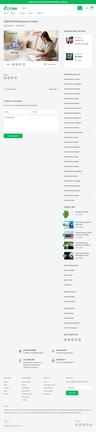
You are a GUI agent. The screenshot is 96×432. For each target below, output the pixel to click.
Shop (12, 13)
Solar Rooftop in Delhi (70, 176)
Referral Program (69, 296)
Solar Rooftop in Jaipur (71, 157)
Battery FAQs (68, 280)
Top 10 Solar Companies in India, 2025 (83, 223)
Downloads (25, 397)
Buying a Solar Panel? (82, 212)
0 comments (52, 64)
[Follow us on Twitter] (69, 339)
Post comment (13, 136)
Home (6, 13)
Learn (30, 13)
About (24, 385)
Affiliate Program (27, 394)
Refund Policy (48, 388)
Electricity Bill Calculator (72, 323)
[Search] (80, 8)
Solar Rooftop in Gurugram (72, 93)
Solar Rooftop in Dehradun (72, 89)
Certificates (26, 388)
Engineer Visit (79, 40)
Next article (53, 89)
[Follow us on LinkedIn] (79, 339)
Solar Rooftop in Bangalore (72, 113)
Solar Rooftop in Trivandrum (72, 108)
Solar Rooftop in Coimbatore (73, 123)
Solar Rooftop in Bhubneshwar (73, 132)
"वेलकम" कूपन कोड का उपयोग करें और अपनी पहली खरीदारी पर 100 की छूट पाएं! (48, 2)
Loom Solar (78, 37)
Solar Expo (47, 394)
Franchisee (25, 391)
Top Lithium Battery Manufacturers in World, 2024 (82, 244)
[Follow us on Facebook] (65, 339)
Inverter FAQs (68, 275)
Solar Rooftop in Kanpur (71, 98)
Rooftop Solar (48, 391)
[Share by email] (24, 64)
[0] (91, 8)
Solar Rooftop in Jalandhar (72, 181)
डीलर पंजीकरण (78, 57)
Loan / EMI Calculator (70, 328)
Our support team (49, 385)
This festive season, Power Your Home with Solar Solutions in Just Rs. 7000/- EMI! (83, 234)
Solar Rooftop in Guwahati (72, 147)
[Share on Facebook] (13, 64)
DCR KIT (40, 13)
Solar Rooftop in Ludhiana (72, 186)
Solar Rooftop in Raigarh (71, 166)
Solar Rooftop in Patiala (71, 195)
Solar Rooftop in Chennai (71, 103)
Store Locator (26, 382)
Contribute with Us (70, 301)
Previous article (10, 89)
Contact (22, 13)
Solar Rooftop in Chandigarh (72, 84)
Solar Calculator (69, 318)
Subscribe (72, 393)
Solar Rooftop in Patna (71, 137)
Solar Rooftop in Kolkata (71, 127)
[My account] (87, 8)
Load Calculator (69, 313)
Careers (24, 400)
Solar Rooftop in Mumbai (71, 152)
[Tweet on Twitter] (20, 64)
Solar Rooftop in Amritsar (72, 190)
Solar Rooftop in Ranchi (71, 142)
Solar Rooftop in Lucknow (72, 79)
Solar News (67, 285)
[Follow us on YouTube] (76, 339)
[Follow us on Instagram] (72, 339)
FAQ (45, 382)
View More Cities (69, 200)
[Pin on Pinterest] (16, 64)
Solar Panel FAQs (69, 270)
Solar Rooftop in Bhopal (71, 161)
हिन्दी (6, 421)
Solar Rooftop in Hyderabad (72, 118)
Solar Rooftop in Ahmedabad (73, 171)
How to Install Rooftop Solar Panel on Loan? (82, 254)
